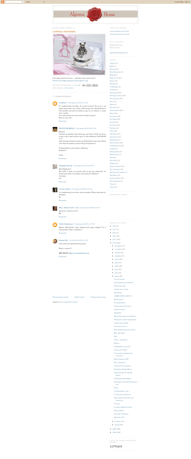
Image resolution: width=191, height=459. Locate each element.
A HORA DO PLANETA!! (123, 296)
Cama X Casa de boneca (122, 366)
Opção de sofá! (119, 417)
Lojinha (112, 148)
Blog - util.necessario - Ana (68, 207)
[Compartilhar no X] (91, 85)
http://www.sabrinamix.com (79, 253)
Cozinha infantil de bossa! (123, 407)
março (117, 276)
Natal (112, 157)
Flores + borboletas (120, 340)
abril (116, 273)
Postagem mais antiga (98, 297)
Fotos (112, 131)
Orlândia (113, 163)
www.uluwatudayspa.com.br (119, 34)
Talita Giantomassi (66, 224)
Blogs (112, 75)
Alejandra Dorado (65, 165)
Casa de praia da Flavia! (122, 394)
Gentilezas (113, 134)
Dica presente (114, 98)
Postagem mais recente (60, 297)
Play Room (118, 292)
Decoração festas (115, 95)
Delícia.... (117, 343)
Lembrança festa (115, 145)
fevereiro (118, 421)
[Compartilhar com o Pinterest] (96, 85)
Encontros (113, 107)
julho (117, 262)
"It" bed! (117, 404)
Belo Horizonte (115, 72)
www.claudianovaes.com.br (119, 31)
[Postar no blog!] (89, 85)
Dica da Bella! (119, 410)
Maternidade (114, 151)
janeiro (117, 425)
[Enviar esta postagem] (83, 85)
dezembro (118, 246)
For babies (69, 88)
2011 (115, 239)
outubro (118, 252)
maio (116, 269)
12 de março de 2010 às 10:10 (81, 189)
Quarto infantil (115, 166)
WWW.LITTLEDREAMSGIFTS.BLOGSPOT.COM (70, 81)
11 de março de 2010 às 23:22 (77, 102)
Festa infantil (114, 110)
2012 (115, 236)
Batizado (113, 69)
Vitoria (112, 187)
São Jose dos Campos (117, 172)
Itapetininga (114, 140)
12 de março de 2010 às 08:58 (83, 165)
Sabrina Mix (63, 240)
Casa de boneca (119, 279)
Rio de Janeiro (115, 169)
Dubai (112, 104)
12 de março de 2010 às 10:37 (89, 207)
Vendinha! (117, 313)
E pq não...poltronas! (121, 414)
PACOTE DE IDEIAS (66, 128)
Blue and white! (119, 333)
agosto (117, 259)
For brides (113, 119)
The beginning (115, 181)
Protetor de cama (120, 286)
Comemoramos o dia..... (122, 391)
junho (117, 266)
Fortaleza (113, 128)
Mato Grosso (114, 154)
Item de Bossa (115, 142)
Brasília (112, 84)
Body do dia (114, 78)
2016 (115, 226)
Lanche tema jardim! (121, 323)
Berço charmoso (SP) (121, 359)
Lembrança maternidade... (123, 378)
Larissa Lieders (64, 189)
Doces (112, 101)
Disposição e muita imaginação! (125, 319)
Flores (112, 113)
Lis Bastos (62, 102)
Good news (114, 137)
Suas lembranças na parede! (123, 282)
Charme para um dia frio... (123, 306)
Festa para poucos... (121, 326)
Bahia (112, 66)
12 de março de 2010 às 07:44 (85, 128)
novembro (118, 249)
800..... (116, 336)
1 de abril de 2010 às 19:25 (78, 240)
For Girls (113, 122)
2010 (115, 243)
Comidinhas (114, 87)
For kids (113, 125)
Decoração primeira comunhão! (125, 316)
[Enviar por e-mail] (86, 85)
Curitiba (113, 89)
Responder (62, 121)
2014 (115, 233)
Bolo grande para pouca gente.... (125, 329)
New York (113, 160)
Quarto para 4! (119, 299)
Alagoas (113, 63)
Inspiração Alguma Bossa (123, 369)
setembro (118, 256)
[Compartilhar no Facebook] (94, 85)
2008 (115, 432)
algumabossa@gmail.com (119, 52)
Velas (112, 184)
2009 (115, 429)
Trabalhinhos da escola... (122, 346)
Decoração (113, 92)
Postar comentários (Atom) (68, 302)
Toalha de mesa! (119, 309)
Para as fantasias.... (120, 362)
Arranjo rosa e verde (121, 289)
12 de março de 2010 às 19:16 (84, 224)
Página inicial (79, 297)
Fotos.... (116, 387)
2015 (115, 229)
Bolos (112, 81)
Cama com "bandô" (120, 350)
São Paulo (113, 175)
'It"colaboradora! (120, 302)
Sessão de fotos (115, 178)
